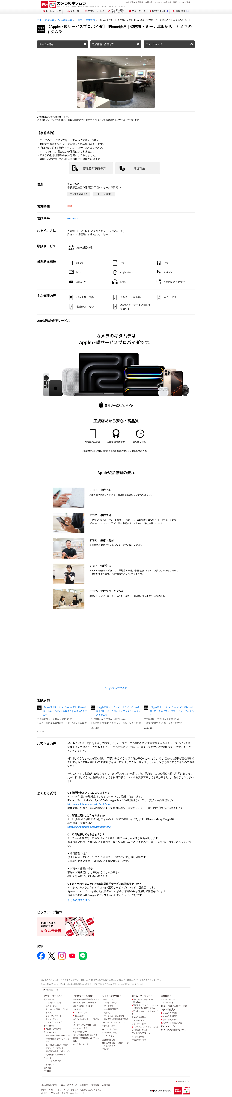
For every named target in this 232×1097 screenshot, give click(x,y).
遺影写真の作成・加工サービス (58, 1051)
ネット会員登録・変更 (167, 2)
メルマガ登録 (184, 2)
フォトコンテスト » (141, 1033)
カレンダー (48, 1058)
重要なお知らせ (108, 1040)
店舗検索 (49, 20)
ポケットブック (52, 1019)
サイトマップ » (168, 1026)
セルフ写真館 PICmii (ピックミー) (86, 1035)
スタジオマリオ (81, 1012)
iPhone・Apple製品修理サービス (86, 999)
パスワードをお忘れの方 (172, 1023)
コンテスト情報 (138, 1037)
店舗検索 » (166, 996)
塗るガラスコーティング (83, 1006)
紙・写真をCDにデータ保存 (57, 1045)
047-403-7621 (74, 218)
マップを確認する (79, 194)
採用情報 (139, 2)
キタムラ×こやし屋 (80, 1044)
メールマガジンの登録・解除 (84, 1025)
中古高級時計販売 (111, 1009)
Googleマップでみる (116, 688)
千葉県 (79, 20)
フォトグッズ (49, 1064)
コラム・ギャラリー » (142, 996)
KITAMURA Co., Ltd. (57, 1093)
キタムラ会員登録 (169, 1013)
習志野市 (90, 20)
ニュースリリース (69, 1085)
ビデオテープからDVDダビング (58, 1035)
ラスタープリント (53, 1006)
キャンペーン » (109, 1029)
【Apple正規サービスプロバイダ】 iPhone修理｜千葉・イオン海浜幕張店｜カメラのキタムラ (65, 711)
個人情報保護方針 (50, 1085)
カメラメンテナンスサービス (84, 1003)
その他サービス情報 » (83, 996)
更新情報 (105, 1049)
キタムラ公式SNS (80, 1032)
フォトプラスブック (54, 1016)
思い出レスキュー (51, 1032)
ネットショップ (108, 999)
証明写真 (47, 1068)
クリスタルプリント (54, 1003)
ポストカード (49, 1026)
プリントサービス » (53, 996)
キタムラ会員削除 (169, 1019)
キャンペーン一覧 (109, 1033)
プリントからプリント (54, 1048)
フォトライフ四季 (139, 1024)
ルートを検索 (104, 194)
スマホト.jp (77, 1009)
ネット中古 (108, 1006)
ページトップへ (184, 1081)
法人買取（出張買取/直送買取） (116, 1019)
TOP (39, 20)
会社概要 (130, 2)
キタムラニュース (109, 1026)
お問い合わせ (150, 2)
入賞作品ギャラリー (140, 1040)
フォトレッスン (138, 1020)
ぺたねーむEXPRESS (52, 1061)
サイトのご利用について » (173, 1030)
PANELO (47, 1071)
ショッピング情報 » (111, 996)
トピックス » (108, 1036)
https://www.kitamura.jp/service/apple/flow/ (89, 826)
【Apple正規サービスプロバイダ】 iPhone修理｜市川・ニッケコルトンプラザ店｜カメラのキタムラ (118, 711)
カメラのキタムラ (168, 999)
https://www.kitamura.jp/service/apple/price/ (89, 804)
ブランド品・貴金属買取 (114, 1016)
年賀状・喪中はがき (53, 1029)
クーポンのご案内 (80, 1028)
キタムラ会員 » (168, 1009)
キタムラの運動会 (139, 1017)
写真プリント (49, 999)
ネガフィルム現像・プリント (57, 1009)
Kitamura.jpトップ (52, 990)
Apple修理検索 (65, 20)
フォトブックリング (54, 1022)
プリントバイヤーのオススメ (113, 1022)
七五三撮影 (79, 1016)
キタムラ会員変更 (169, 1016)
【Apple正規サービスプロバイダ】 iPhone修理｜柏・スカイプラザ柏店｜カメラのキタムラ (172, 711)
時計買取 (107, 1012)
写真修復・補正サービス (55, 1055)
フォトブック (49, 1012)
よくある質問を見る (78, 900)
